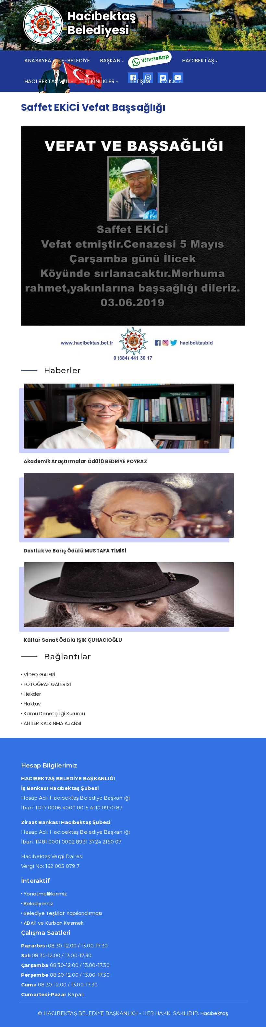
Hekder (32, 694)
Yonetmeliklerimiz (45, 893)
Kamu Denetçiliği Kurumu (54, 713)
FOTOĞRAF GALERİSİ (47, 684)
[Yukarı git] (254, 1015)
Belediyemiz (38, 903)
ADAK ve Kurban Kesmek (53, 922)
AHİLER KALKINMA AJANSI (52, 723)
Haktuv (32, 703)
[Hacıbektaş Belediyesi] (91, 43)
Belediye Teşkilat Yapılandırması (63, 913)
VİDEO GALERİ (39, 674)
